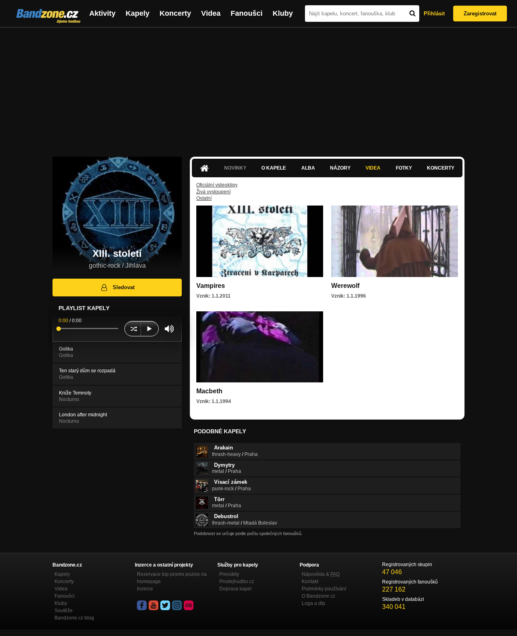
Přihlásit (434, 13)
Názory (340, 168)
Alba (308, 168)
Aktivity (102, 13)
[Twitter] (165, 605)
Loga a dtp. (314, 603)
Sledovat (124, 287)
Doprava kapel (235, 589)
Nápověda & (321, 574)
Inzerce (145, 589)
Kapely (137, 13)
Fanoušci (247, 13)
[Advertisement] (258, 88)
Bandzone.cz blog (74, 618)
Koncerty (175, 13)
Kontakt (310, 581)
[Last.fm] (188, 605)
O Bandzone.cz (318, 596)
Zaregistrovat (480, 13)
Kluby (283, 13)
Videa (211, 13)
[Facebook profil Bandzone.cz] (142, 605)
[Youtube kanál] (153, 605)
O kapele (273, 168)
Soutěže (64, 610)
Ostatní (204, 198)
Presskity (229, 574)
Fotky (404, 168)
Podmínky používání (324, 589)
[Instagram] (177, 605)
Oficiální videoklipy (216, 185)
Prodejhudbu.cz (236, 581)
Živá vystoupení (213, 192)
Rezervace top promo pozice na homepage (172, 577)
